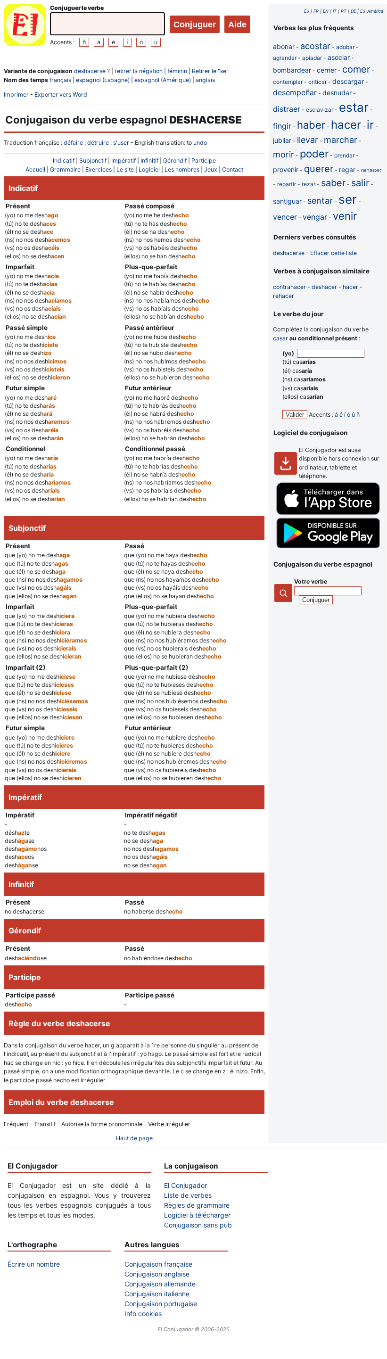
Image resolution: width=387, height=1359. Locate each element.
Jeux (210, 169)
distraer (286, 109)
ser (347, 199)
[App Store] (328, 513)
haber (311, 125)
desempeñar (295, 92)
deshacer (324, 286)
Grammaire (65, 169)
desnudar (337, 93)
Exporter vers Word (60, 94)
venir (345, 216)
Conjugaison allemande (160, 1284)
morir (283, 154)
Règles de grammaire (197, 1205)
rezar (308, 184)
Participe (203, 160)
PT (343, 11)
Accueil (35, 169)
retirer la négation (139, 70)
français (60, 79)
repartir (286, 184)
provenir (285, 169)
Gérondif (175, 160)
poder (314, 154)
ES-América (371, 11)
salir (360, 183)
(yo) (289, 353)
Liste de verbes (188, 1195)
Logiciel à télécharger (197, 1215)
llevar (307, 140)
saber (333, 183)
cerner (327, 70)
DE (353, 11)
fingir (282, 126)
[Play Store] (328, 546)
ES (306, 11)
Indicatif (63, 160)
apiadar (312, 57)
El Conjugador (185, 1185)
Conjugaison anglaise (156, 1274)
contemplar (288, 81)
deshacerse (289, 252)
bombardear (292, 70)
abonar (284, 46)
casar (280, 338)
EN (326, 11)
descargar (348, 81)
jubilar (282, 140)
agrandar (284, 57)
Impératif (123, 160)
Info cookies (143, 1314)
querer (318, 168)
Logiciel (149, 169)
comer (356, 69)
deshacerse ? (92, 70)
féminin (177, 70)
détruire (98, 142)
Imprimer (16, 94)
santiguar (287, 201)
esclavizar (319, 109)
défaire (73, 142)
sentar (320, 201)
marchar (340, 140)
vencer (285, 217)
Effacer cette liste (333, 252)
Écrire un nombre (34, 1264)
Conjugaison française (158, 1264)
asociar (339, 57)
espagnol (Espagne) (103, 79)
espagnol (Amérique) (162, 79)
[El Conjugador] (25, 26)
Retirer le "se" (210, 70)
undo (200, 142)
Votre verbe (310, 581)
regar (347, 169)
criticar (317, 81)
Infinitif (149, 160)
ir (370, 125)
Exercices (98, 169)
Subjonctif (93, 160)
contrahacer (289, 286)
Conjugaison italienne (156, 1294)
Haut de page (134, 1138)
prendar (344, 155)
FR (316, 11)
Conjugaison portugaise (160, 1304)
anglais (205, 79)
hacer (346, 125)
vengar (315, 217)
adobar (345, 46)
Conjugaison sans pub (198, 1225)
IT (335, 11)
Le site (125, 169)
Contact (232, 169)
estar (354, 107)
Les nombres (182, 169)
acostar (315, 46)
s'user (121, 142)
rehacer (371, 169)
